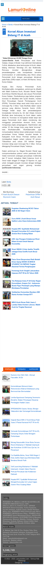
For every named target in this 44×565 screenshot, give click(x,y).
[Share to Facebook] (9, 185)
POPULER (9, 369)
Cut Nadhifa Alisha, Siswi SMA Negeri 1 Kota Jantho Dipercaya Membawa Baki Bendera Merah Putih (25, 457)
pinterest (41, 2)
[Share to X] (7, 185)
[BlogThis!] (5, 185)
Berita (9, 182)
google (29, 2)
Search (41, 18)
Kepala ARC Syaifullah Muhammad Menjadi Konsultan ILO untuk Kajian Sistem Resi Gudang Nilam (24, 482)
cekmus (26, 563)
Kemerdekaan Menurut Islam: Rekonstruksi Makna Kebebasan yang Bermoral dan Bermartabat (25, 388)
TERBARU (21, 369)
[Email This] (3, 185)
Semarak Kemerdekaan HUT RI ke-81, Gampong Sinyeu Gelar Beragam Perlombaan (25, 433)
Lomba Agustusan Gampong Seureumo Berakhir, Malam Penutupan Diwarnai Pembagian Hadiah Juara (25, 400)
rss (32, 2)
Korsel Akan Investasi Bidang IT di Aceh (22, 33)
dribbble (38, 2)
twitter (24, 2)
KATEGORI (33, 369)
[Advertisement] (21, 330)
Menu (2, 4)
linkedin (35, 2)
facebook (26, 2)
